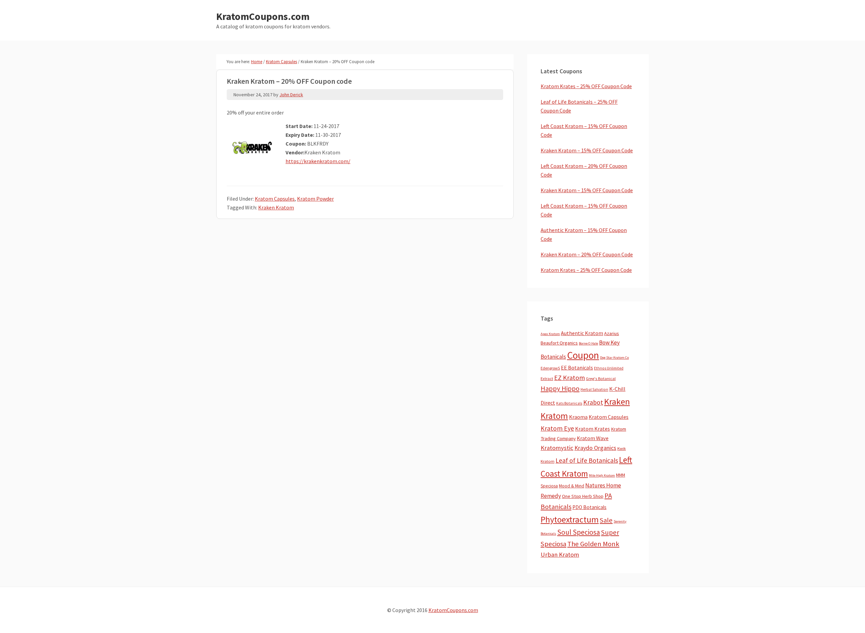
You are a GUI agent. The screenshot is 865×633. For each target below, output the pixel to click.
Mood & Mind (571, 486)
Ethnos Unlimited (608, 368)
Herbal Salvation (594, 389)
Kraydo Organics (595, 448)
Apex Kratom (550, 334)
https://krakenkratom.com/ (318, 161)
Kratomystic (557, 448)
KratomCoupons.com (263, 16)
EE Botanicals (577, 367)
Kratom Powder (315, 198)
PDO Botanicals (589, 507)
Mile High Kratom (602, 475)
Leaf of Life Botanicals (586, 460)
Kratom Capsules (275, 198)
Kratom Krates (592, 428)
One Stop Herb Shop (582, 496)
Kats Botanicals (569, 403)
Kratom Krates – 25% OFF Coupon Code (586, 86)
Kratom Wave (593, 438)
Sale (606, 520)
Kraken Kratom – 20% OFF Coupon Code (587, 254)
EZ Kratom (569, 377)
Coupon (583, 355)
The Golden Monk (593, 543)
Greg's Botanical (601, 378)
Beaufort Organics (559, 343)
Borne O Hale (588, 343)
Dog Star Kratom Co (614, 357)
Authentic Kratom (582, 333)
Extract (547, 378)
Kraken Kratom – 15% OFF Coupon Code (587, 150)
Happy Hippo (560, 388)
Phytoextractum (570, 519)
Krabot (593, 402)
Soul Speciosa (578, 532)
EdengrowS (550, 368)
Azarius (611, 333)
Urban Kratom (560, 554)
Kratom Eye (557, 428)
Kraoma (578, 416)
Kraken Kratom (276, 207)
